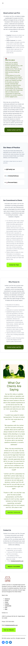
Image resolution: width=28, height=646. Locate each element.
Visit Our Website (9, 630)
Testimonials (8, 605)
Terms (6, 602)
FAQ (6, 607)
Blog (6, 609)
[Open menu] (3, 3)
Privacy (7, 600)
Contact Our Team (14, 264)
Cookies (7, 604)
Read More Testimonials (14, 512)
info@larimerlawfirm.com (17, 561)
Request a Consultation (14, 566)
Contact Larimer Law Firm (14, 130)
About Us (7, 598)
